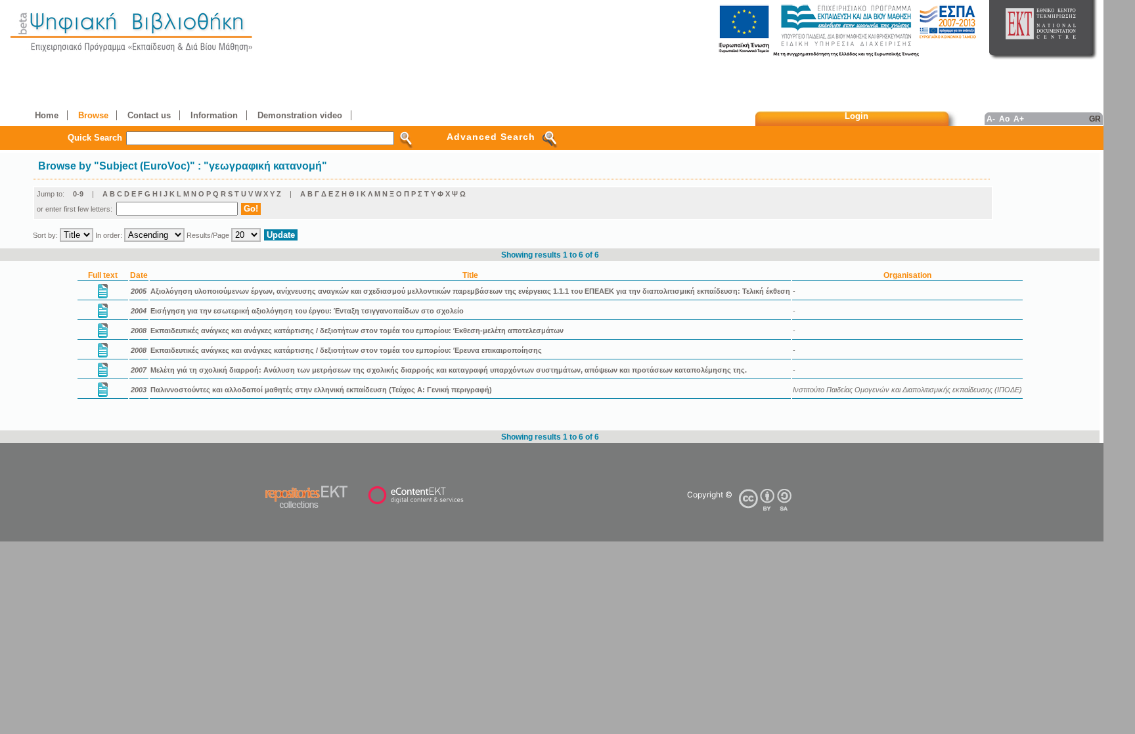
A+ (1018, 118)
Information (214, 115)
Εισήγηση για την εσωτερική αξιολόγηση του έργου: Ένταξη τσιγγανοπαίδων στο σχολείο (307, 311)
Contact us (149, 115)
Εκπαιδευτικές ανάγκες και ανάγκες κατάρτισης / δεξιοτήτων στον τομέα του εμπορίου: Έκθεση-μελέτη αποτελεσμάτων (357, 330)
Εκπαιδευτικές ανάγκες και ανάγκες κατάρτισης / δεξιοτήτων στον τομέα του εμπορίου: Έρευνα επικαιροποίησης (346, 350)
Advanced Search (491, 136)
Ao (1004, 118)
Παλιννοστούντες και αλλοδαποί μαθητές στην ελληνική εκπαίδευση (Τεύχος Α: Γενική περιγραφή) (321, 390)
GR (1095, 118)
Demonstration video (299, 115)
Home (46, 115)
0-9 (78, 194)
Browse (93, 115)
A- (991, 118)
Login (856, 116)
